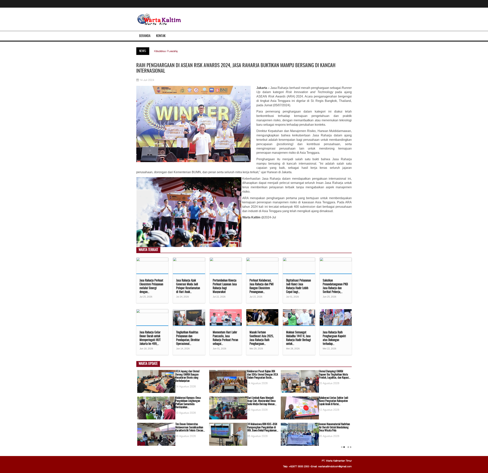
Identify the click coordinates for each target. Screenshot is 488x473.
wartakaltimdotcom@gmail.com (335, 466)
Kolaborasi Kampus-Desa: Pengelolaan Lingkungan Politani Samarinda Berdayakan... (188, 403)
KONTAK (160, 36)
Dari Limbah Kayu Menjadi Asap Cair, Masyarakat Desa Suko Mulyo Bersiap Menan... (261, 401)
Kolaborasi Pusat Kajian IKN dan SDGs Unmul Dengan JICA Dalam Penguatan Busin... (262, 374)
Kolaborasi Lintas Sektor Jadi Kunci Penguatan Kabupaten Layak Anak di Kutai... (333, 401)
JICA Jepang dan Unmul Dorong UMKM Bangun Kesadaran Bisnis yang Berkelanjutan (187, 376)
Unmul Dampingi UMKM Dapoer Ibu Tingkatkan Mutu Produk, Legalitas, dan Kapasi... (334, 374)
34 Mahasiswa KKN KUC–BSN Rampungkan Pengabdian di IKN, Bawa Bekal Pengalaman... (262, 427)
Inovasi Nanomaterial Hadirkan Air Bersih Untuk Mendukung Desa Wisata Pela (334, 427)
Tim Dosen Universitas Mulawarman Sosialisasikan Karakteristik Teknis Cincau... (190, 427)
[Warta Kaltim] (159, 19)
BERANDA (144, 36)
